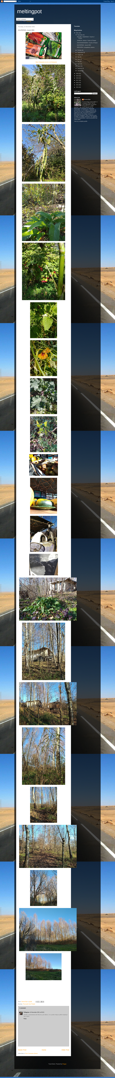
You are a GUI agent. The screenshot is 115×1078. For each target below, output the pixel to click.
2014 (77, 87)
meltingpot (29, 11)
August (79, 54)
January (79, 70)
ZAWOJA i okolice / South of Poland (86, 40)
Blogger (64, 1064)
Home (44, 1050)
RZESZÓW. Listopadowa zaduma (85, 47)
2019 (77, 75)
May (78, 61)
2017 (77, 80)
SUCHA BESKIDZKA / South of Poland (87, 42)
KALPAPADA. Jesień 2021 (84, 45)
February (79, 68)
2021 (77, 33)
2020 (77, 73)
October (79, 50)
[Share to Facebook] (41, 1002)
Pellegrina (26, 1012)
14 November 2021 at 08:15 (37, 1012)
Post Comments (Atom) (31, 1053)
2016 (77, 82)
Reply (25, 1018)
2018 (77, 78)
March (79, 66)
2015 (77, 85)
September (80, 52)
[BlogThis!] (38, 1002)
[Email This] (36, 1002)
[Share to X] (40, 1002)
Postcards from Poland (29, 1004)
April (78, 64)
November (80, 35)
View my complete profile (80, 121)
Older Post (65, 1050)
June (78, 59)
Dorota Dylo (87, 99)
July (78, 57)
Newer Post (22, 1050)
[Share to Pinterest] (43, 1002)
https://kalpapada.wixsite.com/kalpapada (46, 62)
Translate (28, 21)
